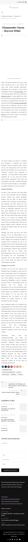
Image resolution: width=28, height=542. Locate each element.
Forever (3, 114)
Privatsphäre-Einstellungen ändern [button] (10, 499)
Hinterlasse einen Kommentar (14, 78)
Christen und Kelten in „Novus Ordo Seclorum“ (13, 525)
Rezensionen (4, 406)
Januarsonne (4, 430)
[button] (3, 367)
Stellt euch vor (4, 511)
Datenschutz (4, 496)
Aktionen (3, 523)
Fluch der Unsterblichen (8, 372)
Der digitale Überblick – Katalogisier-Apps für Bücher (12, 514)
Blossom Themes (7, 534)
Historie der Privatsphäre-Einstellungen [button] (11, 503)
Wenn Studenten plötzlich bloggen (10, 520)
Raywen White (19, 91)
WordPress (21, 534)
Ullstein (20, 374)
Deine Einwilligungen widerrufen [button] (10, 501)
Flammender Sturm (7, 369)
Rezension (13, 374)
